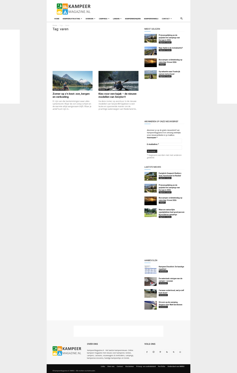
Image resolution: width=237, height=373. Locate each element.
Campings (103, 19)
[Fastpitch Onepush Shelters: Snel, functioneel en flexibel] (150, 176)
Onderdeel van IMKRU (176, 366)
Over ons (110, 366)
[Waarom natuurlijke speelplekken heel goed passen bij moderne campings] (150, 212)
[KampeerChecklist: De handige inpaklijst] (150, 269)
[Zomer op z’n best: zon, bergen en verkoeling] (73, 81)
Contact (166, 19)
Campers (162, 64)
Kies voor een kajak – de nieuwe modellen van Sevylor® (118, 95)
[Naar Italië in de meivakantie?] (150, 51)
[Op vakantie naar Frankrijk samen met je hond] (150, 74)
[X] (173, 352)
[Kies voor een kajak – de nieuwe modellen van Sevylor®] (118, 81)
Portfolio (161, 366)
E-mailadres (153, 144)
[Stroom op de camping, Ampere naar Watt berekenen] (150, 305)
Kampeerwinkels (151, 19)
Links (103, 366)
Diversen (89, 19)
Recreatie (102, 89)
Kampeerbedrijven (133, 19)
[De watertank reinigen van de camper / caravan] (150, 281)
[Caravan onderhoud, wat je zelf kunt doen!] (150, 293)
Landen (116, 19)
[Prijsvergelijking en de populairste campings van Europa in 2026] (150, 38)
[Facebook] (146, 352)
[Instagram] (153, 352)
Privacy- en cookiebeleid (146, 366)
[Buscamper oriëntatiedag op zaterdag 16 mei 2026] (150, 62)
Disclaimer (129, 366)
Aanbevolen (163, 271)
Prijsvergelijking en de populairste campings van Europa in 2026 (169, 37)
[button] (181, 19)
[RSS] (166, 352)
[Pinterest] (160, 352)
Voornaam (152, 137)
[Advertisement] (10, 67)
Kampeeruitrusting (71, 19)
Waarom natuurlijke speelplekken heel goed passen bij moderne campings (171, 212)
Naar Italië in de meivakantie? (171, 48)
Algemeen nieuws (59, 89)
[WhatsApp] (180, 352)
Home (56, 19)
